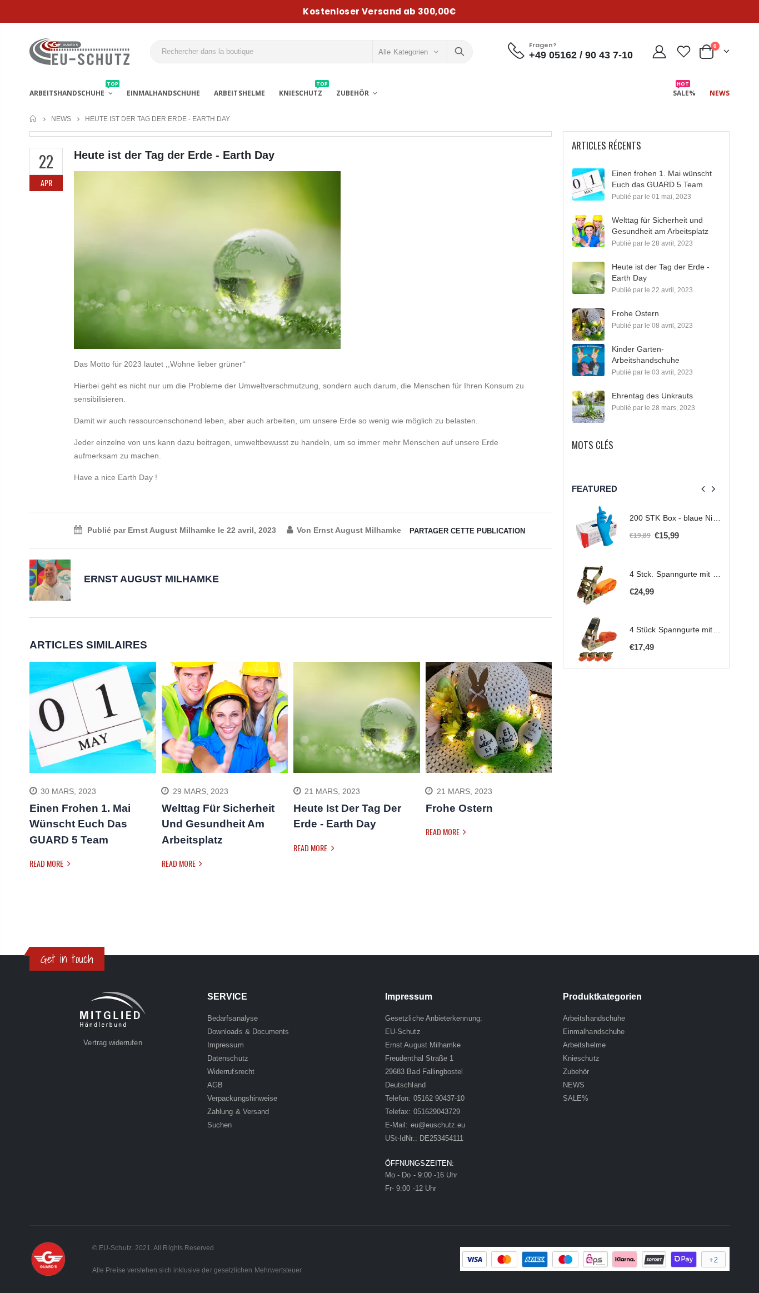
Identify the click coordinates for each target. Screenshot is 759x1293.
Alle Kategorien (403, 52)
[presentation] (37, 781)
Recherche (459, 52)
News (61, 119)
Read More (47, 863)
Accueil (33, 118)
